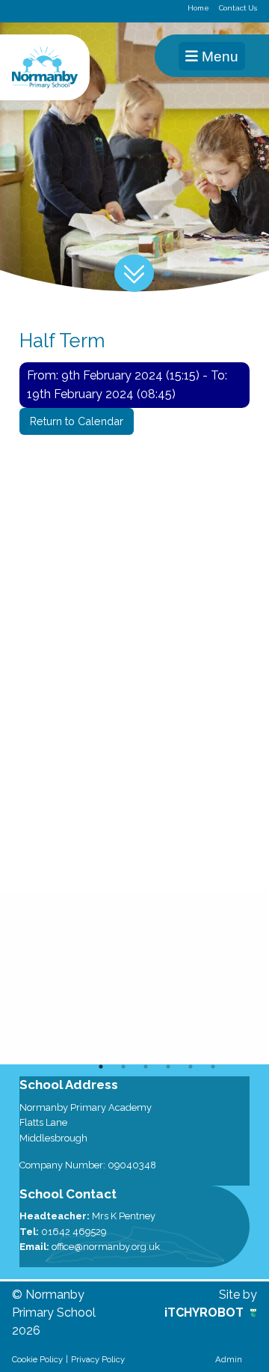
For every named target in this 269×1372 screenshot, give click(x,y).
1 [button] (100, 1066)
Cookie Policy (37, 1359)
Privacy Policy (98, 1359)
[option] (134, 977)
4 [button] (168, 1066)
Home (198, 8)
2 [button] (123, 1066)
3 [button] (145, 1066)
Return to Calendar (76, 421)
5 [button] (190, 1066)
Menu (218, 56)
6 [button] (212, 1066)
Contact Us (238, 8)
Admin (228, 1359)
